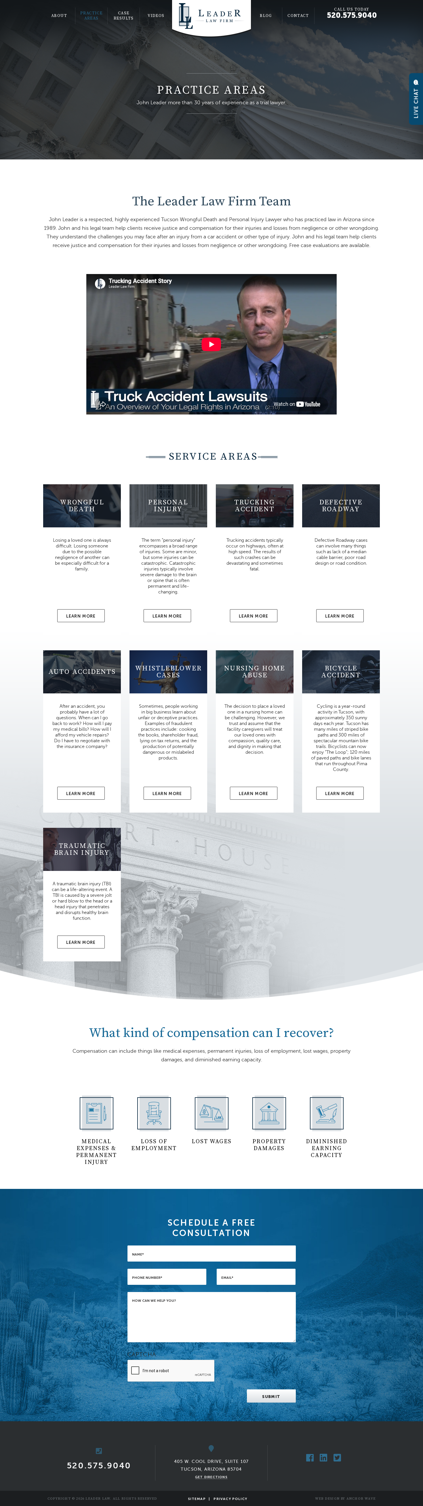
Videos (156, 15)
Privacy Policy (230, 1499)
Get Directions (211, 1477)
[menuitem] (59, 15)
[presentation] (171, 1371)
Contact (298, 15)
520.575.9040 (352, 15)
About (59, 15)
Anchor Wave (361, 1499)
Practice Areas (91, 16)
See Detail (82, 559)
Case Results (124, 16)
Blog (266, 15)
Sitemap (197, 1499)
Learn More (81, 616)
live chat (416, 102)
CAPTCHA (141, 1354)
